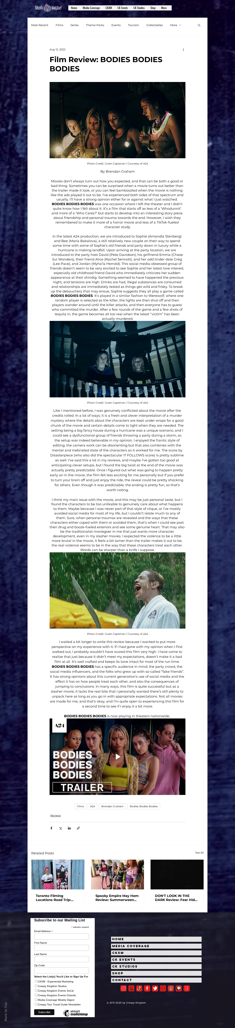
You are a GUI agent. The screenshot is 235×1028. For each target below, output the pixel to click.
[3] (147, 988)
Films (59, 25)
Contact (122, 980)
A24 (92, 806)
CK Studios (125, 966)
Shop (118, 973)
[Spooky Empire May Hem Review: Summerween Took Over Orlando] (117, 874)
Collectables (154, 25)
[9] (186, 988)
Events (116, 25)
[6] (163, 988)
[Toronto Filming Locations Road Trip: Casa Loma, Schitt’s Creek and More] (57, 874)
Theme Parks (95, 25)
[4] (155, 988)
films (80, 806)
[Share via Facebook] (51, 828)
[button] (91, 7)
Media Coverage (131, 946)
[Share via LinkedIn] (69, 828)
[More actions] (183, 49)
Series (74, 25)
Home (118, 939)
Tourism (133, 25)
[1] (139, 988)
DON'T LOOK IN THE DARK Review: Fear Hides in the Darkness (177, 898)
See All (199, 852)
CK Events (124, 960)
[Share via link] (78, 828)
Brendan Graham (112, 806)
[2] (123, 988)
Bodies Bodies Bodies (144, 806)
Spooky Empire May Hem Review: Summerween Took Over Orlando (117, 898)
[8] (179, 988)
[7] (171, 988)
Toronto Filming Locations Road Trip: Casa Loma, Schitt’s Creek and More (53, 898)
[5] (131, 988)
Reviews (55, 815)
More (173, 25)
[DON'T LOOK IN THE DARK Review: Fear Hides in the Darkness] (177, 874)
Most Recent (39, 25)
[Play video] (117, 756)
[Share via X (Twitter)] (60, 828)
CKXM (118, 953)
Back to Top (6, 1011)
